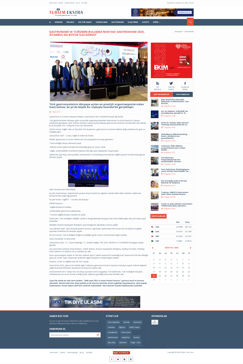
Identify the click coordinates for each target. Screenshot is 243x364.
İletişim (84, 3)
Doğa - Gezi (135, 342)
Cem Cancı (190, 352)
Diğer (155, 22)
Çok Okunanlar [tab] (161, 94)
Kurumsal (137, 322)
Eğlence (70, 22)
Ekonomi (123, 342)
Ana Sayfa (53, 3)
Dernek (126, 322)
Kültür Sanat (85, 22)
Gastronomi (117, 22)
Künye (60, 3)
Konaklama (101, 22)
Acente (145, 22)
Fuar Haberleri (113, 322)
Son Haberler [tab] (182, 94)
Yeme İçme (125, 332)
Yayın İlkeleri (70, 3)
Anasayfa (178, 31)
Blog (78, 3)
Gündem (59, 22)
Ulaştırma (133, 22)
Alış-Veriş (111, 342)
